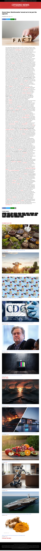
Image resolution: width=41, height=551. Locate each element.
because (10, 86)
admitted (13, 63)
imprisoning (8, 156)
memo (22, 190)
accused (10, 100)
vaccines (8, 213)
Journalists (7, 129)
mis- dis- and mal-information (14, 170)
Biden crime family (16, 216)
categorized (27, 115)
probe (11, 95)
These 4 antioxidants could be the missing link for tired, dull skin (11, 461)
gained (17, 109)
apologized (9, 199)
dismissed (19, 106)
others (21, 129)
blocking (21, 84)
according (16, 121)
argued (20, 178)
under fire (20, 149)
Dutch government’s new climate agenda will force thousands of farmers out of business (14, 274)
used (22, 60)
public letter (25, 89)
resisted (11, 108)
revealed (12, 147)
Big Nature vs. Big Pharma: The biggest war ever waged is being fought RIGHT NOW (13, 250)
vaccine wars (8, 216)
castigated (19, 161)
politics (12, 213)
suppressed (13, 161)
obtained (15, 78)
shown (18, 202)
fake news (27, 213)
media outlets (27, 87)
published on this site (21, 547)
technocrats (4, 216)
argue (27, 122)
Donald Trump (4, 213)
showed (11, 138)
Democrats (12, 129)
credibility (24, 109)
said (23, 156)
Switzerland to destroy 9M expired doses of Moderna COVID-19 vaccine (12, 298)
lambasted (26, 129)
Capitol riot (21, 216)
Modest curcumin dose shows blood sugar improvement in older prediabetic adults (13, 535)
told (33, 125)
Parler (8, 19)
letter (18, 183)
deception (36, 213)
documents (25, 162)
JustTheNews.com (18, 49)
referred (14, 180)
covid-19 (12, 216)
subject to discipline (25, 117)
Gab (12, 19)
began (11, 69)
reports (22, 200)
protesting (14, 182)
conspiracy (23, 213)
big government (32, 213)
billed (14, 111)
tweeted (10, 99)
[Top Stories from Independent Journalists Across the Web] (21, 7)
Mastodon (4, 19)
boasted (26, 80)
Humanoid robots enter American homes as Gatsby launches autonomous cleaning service (14, 489)
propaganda (15, 213)
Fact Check (19, 213)
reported (10, 102)
